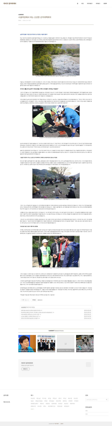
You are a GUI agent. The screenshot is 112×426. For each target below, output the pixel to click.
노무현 (39, 406)
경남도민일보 (39, 401)
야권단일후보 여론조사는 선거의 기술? (30, 314)
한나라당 (59, 401)
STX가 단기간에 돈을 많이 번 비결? (29, 318)
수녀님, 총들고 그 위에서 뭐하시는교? (30, 316)
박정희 (70, 401)
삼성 (32, 401)
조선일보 (52, 401)
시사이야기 (23, 307)
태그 (83, 3)
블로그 (42, 403)
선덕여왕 (54, 403)
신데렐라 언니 (52, 406)
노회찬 (76, 398)
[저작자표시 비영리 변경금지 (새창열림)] (40, 300)
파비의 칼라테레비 (10, 3)
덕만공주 (67, 406)
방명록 (105, 3)
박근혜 (33, 398)
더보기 (32, 409)
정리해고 (73, 403)
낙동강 (60, 403)
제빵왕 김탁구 (34, 403)
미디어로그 (89, 3)
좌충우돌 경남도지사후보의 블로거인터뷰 (31, 310)
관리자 (62, 423)
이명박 (76, 401)
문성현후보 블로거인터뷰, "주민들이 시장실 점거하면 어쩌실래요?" (36, 312)
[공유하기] (26, 300)
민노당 (38, 398)
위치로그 (98, 3)
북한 (46, 401)
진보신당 (60, 406)
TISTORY (56, 423)
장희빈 (65, 401)
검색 (106, 399)
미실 (50, 398)
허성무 (55, 398)
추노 (45, 406)
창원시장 (33, 406)
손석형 (70, 398)
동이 (60, 398)
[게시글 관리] (28, 300)
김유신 (66, 403)
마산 (65, 398)
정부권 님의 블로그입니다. (27, 365)
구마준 (44, 398)
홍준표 (48, 403)
